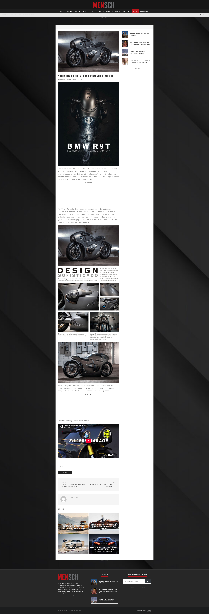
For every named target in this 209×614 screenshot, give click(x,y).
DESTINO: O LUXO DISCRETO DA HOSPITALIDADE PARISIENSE (137, 52)
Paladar (126, 11)
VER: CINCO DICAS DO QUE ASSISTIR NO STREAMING (23, 15)
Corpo (100, 11)
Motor (135, 11)
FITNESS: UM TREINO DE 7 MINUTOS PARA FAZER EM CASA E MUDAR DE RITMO (73, 484)
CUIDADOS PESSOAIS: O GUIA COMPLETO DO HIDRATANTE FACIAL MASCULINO (140, 61)
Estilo (92, 11)
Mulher (109, 11)
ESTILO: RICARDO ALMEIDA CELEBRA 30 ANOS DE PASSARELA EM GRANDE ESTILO (140, 43)
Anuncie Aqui (145, 11)
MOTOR (69, 79)
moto (60, 466)
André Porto (62, 79)
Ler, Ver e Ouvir (80, 11)
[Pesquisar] (148, 581)
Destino (118, 11)
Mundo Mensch (65, 11)
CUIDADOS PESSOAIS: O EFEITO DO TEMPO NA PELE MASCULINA (102, 484)
